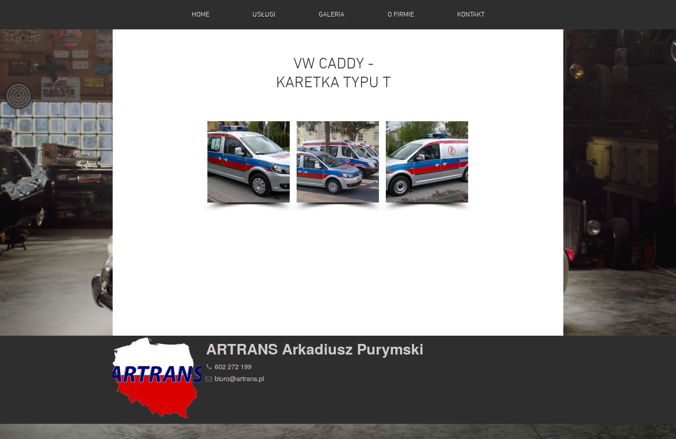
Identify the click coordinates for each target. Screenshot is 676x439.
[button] (248, 162)
